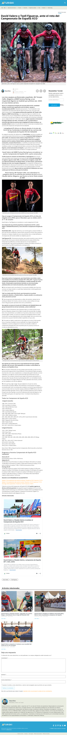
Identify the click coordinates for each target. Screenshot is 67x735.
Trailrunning (50, 7)
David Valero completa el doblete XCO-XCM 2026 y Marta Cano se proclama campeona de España (49, 614)
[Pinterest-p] (58, 725)
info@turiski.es (9, 729)
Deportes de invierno (12, 7)
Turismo (19, 7)
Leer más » (3, 618)
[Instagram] (56, 725)
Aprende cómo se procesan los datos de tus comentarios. (37, 691)
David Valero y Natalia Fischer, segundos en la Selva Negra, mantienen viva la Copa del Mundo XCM (16, 614)
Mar (39, 7)
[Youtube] (65, 725)
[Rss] (60, 725)
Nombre (3, 674)
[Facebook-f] (53, 725)
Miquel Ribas (8, 91)
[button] (65, 3)
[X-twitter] (62, 725)
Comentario (4, 657)
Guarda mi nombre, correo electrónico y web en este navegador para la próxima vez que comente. (27, 685)
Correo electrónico (6, 679)
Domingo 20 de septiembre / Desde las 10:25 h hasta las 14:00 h (17, 483)
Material (43, 7)
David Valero (5, 579)
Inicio (2, 7)
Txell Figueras (14, 579)
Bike (5, 7)
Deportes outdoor (32, 7)
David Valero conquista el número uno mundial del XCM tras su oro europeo (16, 644)
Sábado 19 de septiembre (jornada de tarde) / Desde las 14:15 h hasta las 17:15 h (22, 482)
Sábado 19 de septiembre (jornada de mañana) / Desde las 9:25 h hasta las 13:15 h (22, 480)
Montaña (25, 7)
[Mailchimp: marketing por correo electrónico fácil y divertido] (62, 105)
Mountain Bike (62, 12)
